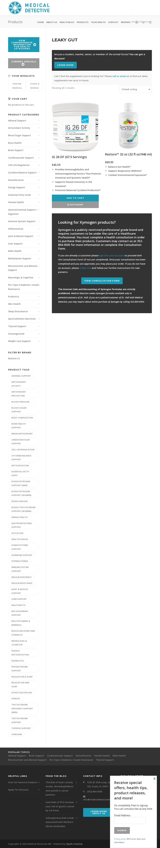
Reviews (125, 22)
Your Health (98, 22)
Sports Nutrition (21, 692)
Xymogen (16, 734)
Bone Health (15, 142)
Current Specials (23, 61)
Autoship (76, 204)
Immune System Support (21, 221)
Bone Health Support (18, 425)
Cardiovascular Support (21, 157)
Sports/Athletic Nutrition (22, 318)
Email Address (122, 815)
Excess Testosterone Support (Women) (23, 509)
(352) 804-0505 (94, 791)
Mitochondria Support (19, 613)
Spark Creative (74, 843)
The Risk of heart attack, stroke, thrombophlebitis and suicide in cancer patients (59, 788)
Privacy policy (120, 839)
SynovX (15, 698)
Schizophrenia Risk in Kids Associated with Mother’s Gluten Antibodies (60, 822)
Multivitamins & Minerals (20, 623)
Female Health (16, 202)
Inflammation (15, 228)
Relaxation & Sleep (22, 676)
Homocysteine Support (19, 547)
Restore (12, 358)
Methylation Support (19, 258)
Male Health (14, 250)
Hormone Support (21, 555)
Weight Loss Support (19, 341)
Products (82, 22)
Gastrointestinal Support (21, 525)
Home (40, 22)
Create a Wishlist (34, 85)
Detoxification (16, 180)
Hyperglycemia (19, 561)
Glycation (17, 533)
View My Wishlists (17, 85)
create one (85, 267)
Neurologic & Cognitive (20, 277)
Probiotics (13, 296)
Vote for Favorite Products (22, 782)
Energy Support (16, 187)
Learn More (65, 65)
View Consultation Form (102, 280)
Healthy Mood (19, 539)
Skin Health (14, 303)
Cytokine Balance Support (22, 172)
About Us (51, 22)
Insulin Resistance (21, 583)
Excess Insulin (19, 501)
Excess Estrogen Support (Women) (21, 493)
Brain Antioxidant (22, 433)
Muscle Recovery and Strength (23, 632)
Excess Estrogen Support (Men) (20, 483)
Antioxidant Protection (18, 393)
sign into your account (111, 255)
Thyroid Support (17, 326)
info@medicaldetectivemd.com (100, 799)
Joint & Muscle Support (20, 236)
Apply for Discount (18, 789)
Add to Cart (75, 198)
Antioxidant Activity (19, 127)
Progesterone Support (19, 668)
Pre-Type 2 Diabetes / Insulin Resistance (23, 287)
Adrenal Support (17, 120)
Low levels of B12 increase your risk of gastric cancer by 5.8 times (60, 806)
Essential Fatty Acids (19, 194)
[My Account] (136, 22)
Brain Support (15, 150)
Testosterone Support (19, 720)
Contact (113, 22)
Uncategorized (16, 333)
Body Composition (22, 417)
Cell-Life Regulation (19, 165)
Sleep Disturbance (18, 311)
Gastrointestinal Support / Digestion (22, 211)
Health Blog (67, 22)
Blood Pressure (20, 401)
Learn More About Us (99, 812)
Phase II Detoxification (20, 652)
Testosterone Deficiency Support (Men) (22, 708)
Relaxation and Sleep (20, 684)
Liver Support (15, 243)
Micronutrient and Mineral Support (22, 268)
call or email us (120, 76)
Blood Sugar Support (19, 135)
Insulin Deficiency (21, 577)
